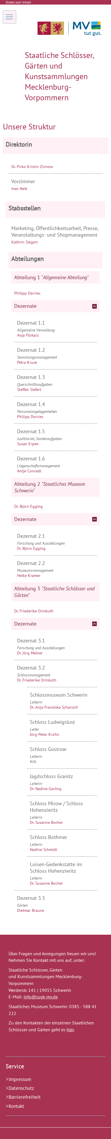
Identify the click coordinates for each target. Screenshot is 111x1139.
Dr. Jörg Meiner (30, 653)
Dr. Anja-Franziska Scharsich (54, 707)
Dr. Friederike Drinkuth (34, 611)
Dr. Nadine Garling (45, 788)
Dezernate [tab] (25, 306)
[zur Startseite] (69, 40)
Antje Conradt (29, 470)
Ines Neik (19, 188)
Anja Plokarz (28, 335)
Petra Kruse (27, 362)
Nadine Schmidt (43, 849)
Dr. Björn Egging (28, 506)
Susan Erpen (28, 443)
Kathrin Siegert (24, 242)
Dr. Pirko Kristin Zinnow (32, 166)
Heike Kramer (28, 575)
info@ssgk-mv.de (41, 997)
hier (70, 1029)
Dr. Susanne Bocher (46, 822)
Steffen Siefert (29, 389)
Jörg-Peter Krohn (44, 734)
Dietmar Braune (30, 910)
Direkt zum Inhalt (18, 2)
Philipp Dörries (27, 293)
